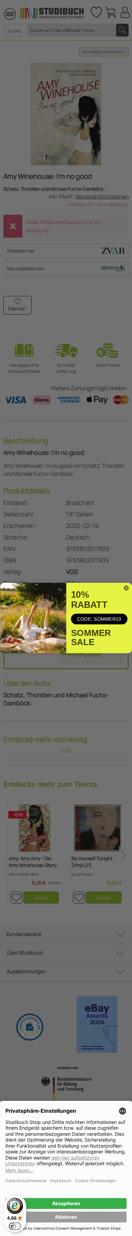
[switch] (15, 1226)
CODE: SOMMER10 (99, 619)
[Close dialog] (126, 588)
